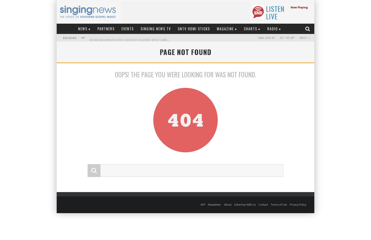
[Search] (308, 29)
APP (203, 204)
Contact (263, 204)
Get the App (287, 38)
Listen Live (275, 12)
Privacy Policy (298, 204)
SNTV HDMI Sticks (194, 28)
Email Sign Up (266, 38)
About (303, 38)
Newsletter (214, 204)
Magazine (225, 28)
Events (128, 28)
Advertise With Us (245, 204)
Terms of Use (279, 204)
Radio (272, 28)
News (82, 28)
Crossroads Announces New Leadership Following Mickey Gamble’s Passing (135, 38)
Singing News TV (156, 28)
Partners (106, 28)
